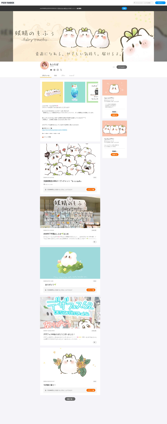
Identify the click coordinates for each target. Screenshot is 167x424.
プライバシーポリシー (63, 8)
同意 (124, 8)
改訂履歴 (79, 8)
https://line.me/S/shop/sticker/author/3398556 (54, 130)
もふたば (54, 64)
